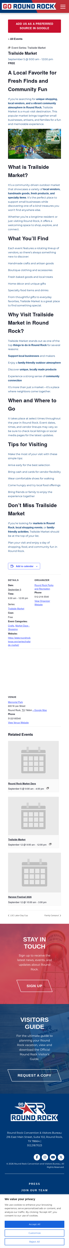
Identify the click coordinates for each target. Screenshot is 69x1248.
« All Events (15, 39)
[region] (34, 1221)
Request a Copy (34, 1075)
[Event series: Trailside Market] (50, 844)
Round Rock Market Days (22, 783)
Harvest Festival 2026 (20, 896)
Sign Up (34, 986)
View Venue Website (18, 722)
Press (34, 1183)
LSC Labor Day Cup (19, 915)
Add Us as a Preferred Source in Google (34, 26)
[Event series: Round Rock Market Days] (48, 788)
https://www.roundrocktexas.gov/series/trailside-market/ (19, 641)
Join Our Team (34, 1190)
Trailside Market (16, 608)
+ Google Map (39, 710)
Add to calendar (24, 566)
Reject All (34, 1241)
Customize (35, 1233)
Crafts (11, 625)
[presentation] (33, 760)
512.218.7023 (34, 1145)
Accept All (34, 1224)
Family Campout (51, 915)
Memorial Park (15, 702)
